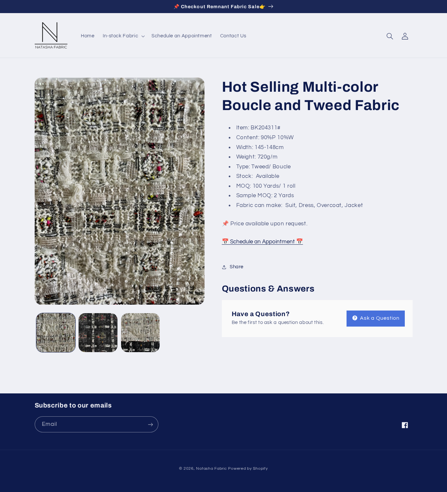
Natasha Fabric (211, 468)
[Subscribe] (150, 424)
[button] (122, 36)
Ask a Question (379, 318)
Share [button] (236, 266)
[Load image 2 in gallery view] (98, 332)
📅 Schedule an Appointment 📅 (262, 242)
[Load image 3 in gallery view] (140, 332)
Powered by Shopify (248, 468)
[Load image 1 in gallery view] (55, 332)
